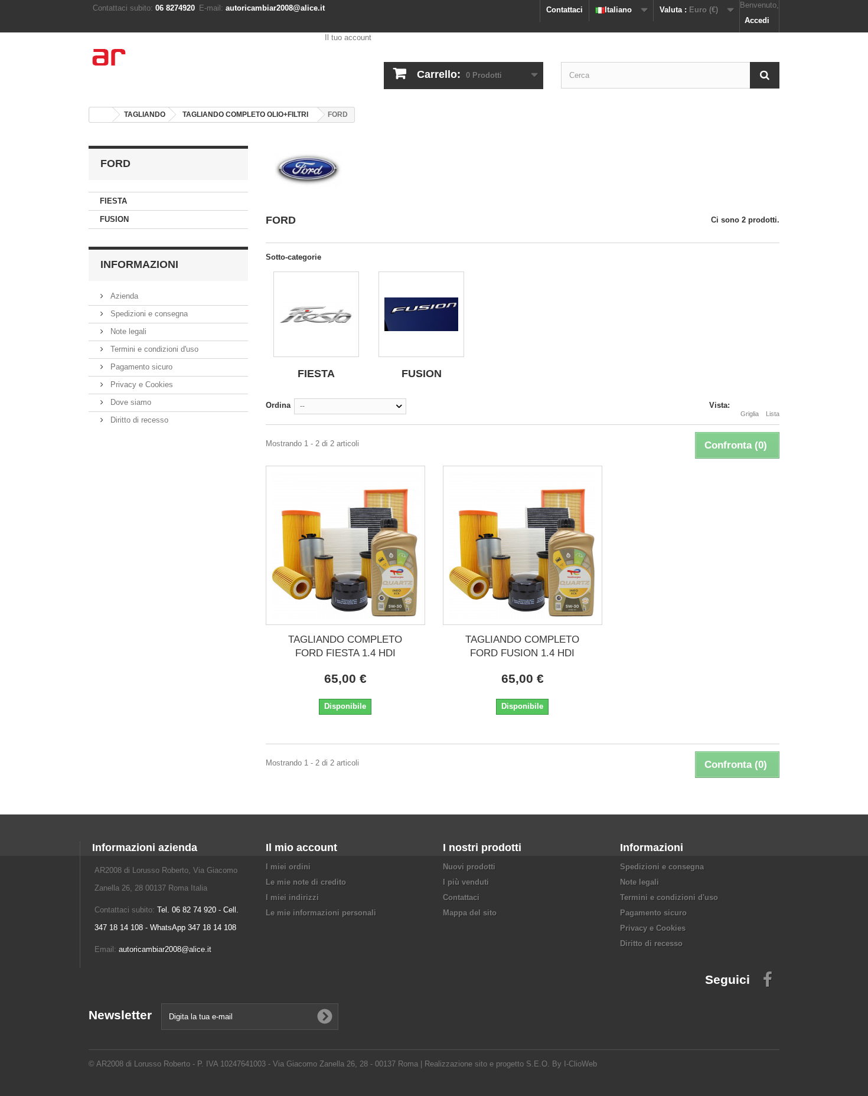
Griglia (749, 413)
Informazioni (139, 264)
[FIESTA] (316, 314)
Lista (772, 413)
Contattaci (564, 9)
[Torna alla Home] (101, 114)
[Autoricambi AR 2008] (198, 65)
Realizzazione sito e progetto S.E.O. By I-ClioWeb (511, 1063)
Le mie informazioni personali (321, 912)
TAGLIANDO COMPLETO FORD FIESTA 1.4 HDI (345, 646)
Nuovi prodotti (469, 866)
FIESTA (113, 201)
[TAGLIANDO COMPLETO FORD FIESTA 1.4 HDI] (345, 545)
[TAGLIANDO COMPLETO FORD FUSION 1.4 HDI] (522, 545)
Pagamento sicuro (140, 366)
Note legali (127, 331)
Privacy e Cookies (140, 384)
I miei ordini (288, 866)
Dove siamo (129, 402)
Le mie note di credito (306, 882)
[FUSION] (421, 314)
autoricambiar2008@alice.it (165, 949)
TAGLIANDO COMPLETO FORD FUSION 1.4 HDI (522, 646)
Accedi (757, 20)
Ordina (278, 405)
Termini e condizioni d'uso (153, 349)
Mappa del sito (470, 912)
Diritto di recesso (138, 420)
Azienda (123, 296)
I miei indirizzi (292, 897)
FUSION (114, 219)
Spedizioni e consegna (148, 313)
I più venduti (466, 882)
